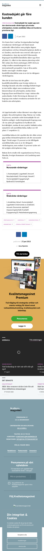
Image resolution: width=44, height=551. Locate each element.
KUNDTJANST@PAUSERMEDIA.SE (26, 437)
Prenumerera (22, 318)
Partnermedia (22, 451)
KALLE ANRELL (22, 428)
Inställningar (22, 541)
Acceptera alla (22, 535)
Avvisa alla (22, 546)
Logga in (22, 326)
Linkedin (22, 500)
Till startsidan (22, 254)
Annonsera (33, 451)
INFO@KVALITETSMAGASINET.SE (26, 439)
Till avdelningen (35, 340)
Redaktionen (11, 451)
